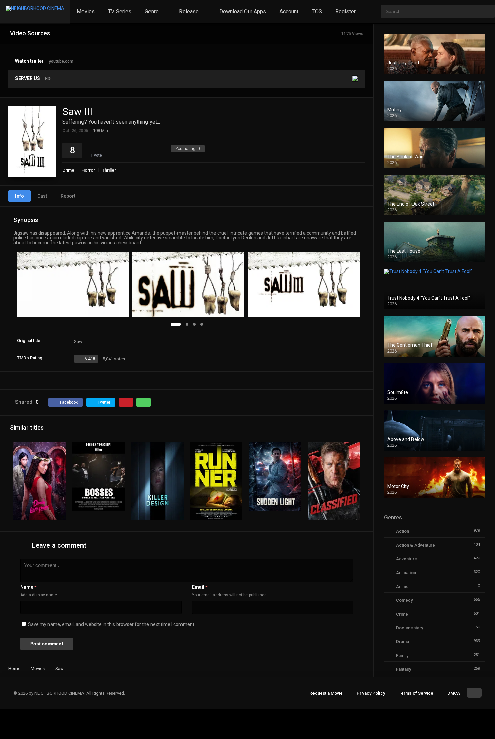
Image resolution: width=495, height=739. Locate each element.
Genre (152, 11)
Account (288, 11)
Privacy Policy (371, 693)
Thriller (109, 170)
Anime (402, 586)
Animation (406, 572)
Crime (68, 170)
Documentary (409, 627)
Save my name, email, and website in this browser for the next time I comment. (111, 624)
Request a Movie (326, 693)
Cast (42, 196)
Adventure (406, 558)
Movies (86, 11)
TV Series (119, 11)
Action (402, 531)
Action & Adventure (415, 545)
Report (68, 196)
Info (19, 196)
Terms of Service (416, 693)
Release (189, 11)
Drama (402, 641)
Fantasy (403, 669)
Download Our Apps (242, 11)
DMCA (453, 693)
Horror (88, 170)
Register (345, 11)
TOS (317, 11)
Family (402, 655)
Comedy (404, 600)
